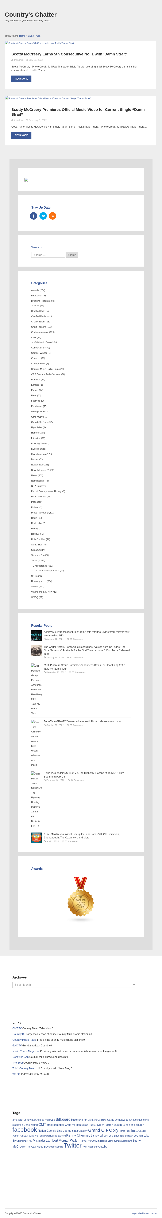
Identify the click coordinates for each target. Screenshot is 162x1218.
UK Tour (35, 576)
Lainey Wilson (99, 1135)
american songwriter (24, 1119)
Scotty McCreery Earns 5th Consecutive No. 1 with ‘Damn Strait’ (69, 54)
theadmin (18, 60)
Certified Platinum (40, 316)
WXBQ (34, 597)
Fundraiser (36, 406)
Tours (34, 560)
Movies (35, 459)
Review (35, 534)
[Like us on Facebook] (33, 216)
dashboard (143, 1213)
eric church (137, 1124)
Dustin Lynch (122, 1124)
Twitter (73, 1145)
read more (21, 79)
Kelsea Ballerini (58, 1135)
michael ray (26, 1141)
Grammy (83, 1131)
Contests (35, 358)
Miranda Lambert (45, 1140)
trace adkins (56, 1146)
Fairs (33, 395)
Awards (35, 290)
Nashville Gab (20, 1057)
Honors (35, 432)
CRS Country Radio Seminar (46, 374)
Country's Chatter (31, 14)
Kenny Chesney (78, 1135)
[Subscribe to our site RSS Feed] (52, 216)
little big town (126, 1135)
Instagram (138, 1130)
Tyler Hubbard (89, 1146)
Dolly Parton (105, 1124)
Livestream (37, 448)
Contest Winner (39, 353)
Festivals (35, 400)
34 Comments (77, 780)
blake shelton (79, 1119)
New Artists (37, 464)
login (134, 1213)
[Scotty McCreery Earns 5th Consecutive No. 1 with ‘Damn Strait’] (39, 43)
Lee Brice (114, 1135)
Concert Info (37, 347)
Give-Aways (37, 417)
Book (36, 305)
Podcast (35, 502)
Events (34, 390)
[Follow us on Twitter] (43, 216)
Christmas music (40, 332)
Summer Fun (38, 555)
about (154, 1213)
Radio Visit (36, 523)
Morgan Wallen (69, 1140)
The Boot (17, 1062)
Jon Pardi (45, 1135)
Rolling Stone (106, 1141)
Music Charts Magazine (25, 1051)
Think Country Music (24, 1068)
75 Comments (76, 639)
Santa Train (37, 544)
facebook (24, 1129)
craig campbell (55, 1124)
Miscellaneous (38, 454)
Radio (34, 518)
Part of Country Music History (46, 491)
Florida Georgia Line (50, 1130)
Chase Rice (136, 1120)
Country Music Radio (24, 1039)
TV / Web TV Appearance (46, 570)
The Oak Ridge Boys (38, 1146)
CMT (33, 337)
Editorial (35, 385)
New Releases (38, 470)
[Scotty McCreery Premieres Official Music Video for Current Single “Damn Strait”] (48, 98)
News (34, 475)
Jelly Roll (34, 1135)
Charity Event (38, 321)
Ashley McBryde (45, 1119)
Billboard (63, 1119)
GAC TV (17, 1045)
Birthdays (36, 295)
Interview (35, 438)
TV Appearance (39, 565)
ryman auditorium (123, 1141)
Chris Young (31, 1124)
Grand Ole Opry (39, 422)
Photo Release (38, 496)
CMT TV (17, 1028)
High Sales (36, 427)
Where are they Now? (42, 591)
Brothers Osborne (97, 1120)
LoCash (138, 1135)
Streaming (36, 550)
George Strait (38, 411)
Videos (34, 586)
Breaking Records (40, 301)
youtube (102, 1146)
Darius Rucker (88, 1125)
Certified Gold (38, 311)
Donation (35, 379)
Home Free (125, 1131)
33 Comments (71, 841)
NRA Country (38, 486)
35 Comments (76, 657)
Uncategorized (38, 581)
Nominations (37, 480)
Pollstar (35, 507)
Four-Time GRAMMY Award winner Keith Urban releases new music (83, 721)
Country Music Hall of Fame (45, 369)
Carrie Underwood (117, 1119)
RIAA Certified (38, 539)
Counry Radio (38, 363)
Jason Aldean (20, 1135)
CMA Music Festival (43, 342)
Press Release (38, 512)
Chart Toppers (38, 327)
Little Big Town (38, 443)
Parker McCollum (90, 1140)
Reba (34, 528)
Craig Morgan (73, 1125)
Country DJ (18, 1034)
